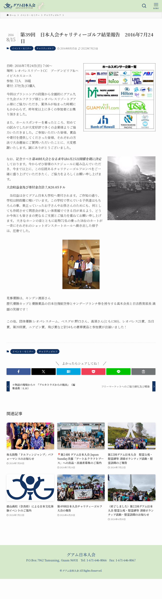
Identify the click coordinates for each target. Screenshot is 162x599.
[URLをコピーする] (143, 371)
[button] (19, 371)
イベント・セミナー (21, 48)
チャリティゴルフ (45, 48)
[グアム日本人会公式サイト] (24, 6)
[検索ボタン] (144, 6)
